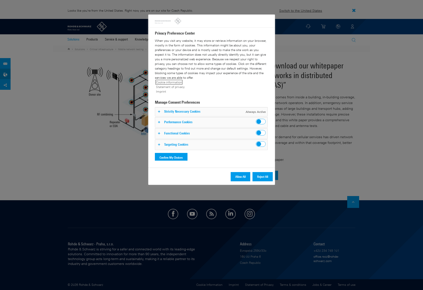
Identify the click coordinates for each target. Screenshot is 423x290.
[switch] (261, 121)
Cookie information (169, 82)
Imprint (161, 91)
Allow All (240, 176)
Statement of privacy (170, 87)
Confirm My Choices (171, 157)
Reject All (262, 176)
